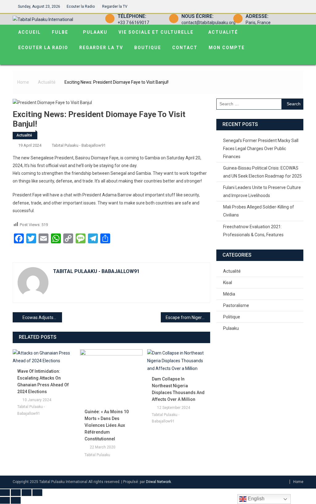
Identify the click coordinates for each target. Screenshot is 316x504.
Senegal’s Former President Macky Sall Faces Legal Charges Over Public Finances (260, 148)
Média (229, 294)
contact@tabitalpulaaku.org (208, 22)
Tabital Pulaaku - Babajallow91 (79, 145)
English (255, 498)
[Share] (26, 492)
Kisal (227, 282)
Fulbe (60, 32)
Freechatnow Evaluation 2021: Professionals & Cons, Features (253, 230)
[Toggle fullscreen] (16, 492)
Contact (185, 47)
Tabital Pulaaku (97, 455)
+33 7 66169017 (133, 22)
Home (298, 482)
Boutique (147, 47)
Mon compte (227, 47)
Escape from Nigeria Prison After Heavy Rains (188, 317)
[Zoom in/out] (5, 492)
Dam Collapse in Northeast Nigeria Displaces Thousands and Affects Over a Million (178, 389)
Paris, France (258, 22)
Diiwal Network (158, 482)
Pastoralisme (236, 305)
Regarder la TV (114, 6)
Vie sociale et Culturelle (155, 32)
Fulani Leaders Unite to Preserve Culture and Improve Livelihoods (262, 191)
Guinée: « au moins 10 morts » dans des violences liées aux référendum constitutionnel (107, 425)
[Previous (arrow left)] (5, 500)
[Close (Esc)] (37, 492)
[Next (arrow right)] (16, 500)
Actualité (223, 32)
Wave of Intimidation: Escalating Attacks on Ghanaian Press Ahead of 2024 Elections (43, 381)
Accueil (29, 32)
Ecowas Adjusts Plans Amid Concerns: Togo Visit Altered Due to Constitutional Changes (42, 317)
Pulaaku (95, 32)
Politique (231, 316)
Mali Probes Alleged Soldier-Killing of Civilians (258, 210)
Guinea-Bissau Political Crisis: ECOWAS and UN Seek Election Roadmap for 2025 (262, 172)
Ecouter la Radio (81, 6)
